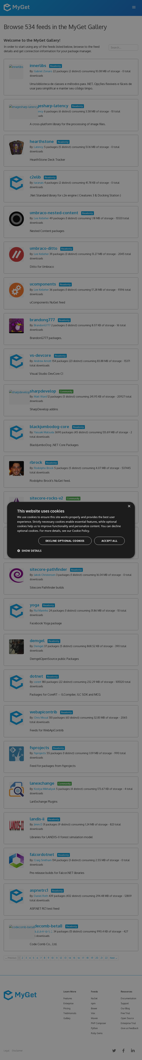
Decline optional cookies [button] (64, 540)
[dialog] (71, 530)
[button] (29, 551)
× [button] (129, 506)
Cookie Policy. (81, 530)
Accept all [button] (110, 540)
